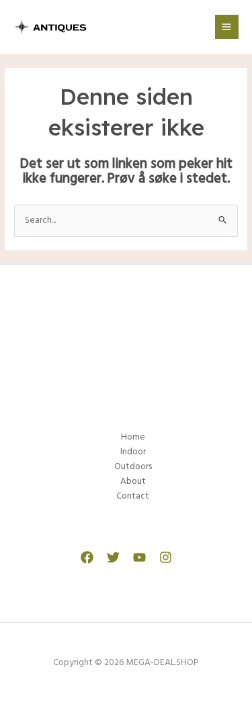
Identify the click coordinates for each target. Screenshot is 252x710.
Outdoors (133, 467)
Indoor (133, 452)
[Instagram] (165, 557)
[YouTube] (139, 557)
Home (133, 437)
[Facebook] (87, 557)
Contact (132, 496)
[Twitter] (113, 557)
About (133, 481)
